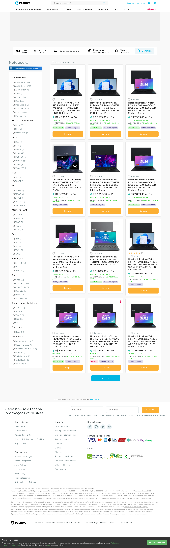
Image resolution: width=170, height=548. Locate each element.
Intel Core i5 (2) (22, 108)
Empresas (140, 3)
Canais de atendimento (65, 435)
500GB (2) (19, 181)
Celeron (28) (20, 97)
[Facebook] (90, 426)
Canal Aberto (60, 469)
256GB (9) (19, 315)
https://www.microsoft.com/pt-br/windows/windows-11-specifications (111, 511)
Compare (60, 99)
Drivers (58, 448)
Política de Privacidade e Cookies (151, 415)
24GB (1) (19, 218)
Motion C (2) (20, 352)
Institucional (19, 426)
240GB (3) (19, 198)
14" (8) (18, 246)
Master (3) (19, 149)
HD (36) (18, 267)
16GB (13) (19, 215)
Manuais (58, 452)
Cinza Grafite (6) (22, 287)
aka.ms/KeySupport (25, 498)
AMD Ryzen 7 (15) (23, 90)
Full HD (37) (20, 263)
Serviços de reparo (63, 465)
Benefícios (147, 51)
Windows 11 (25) (22, 133)
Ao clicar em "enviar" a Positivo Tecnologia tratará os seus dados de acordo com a (117, 415)
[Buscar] (104, 3)
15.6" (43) (19, 250)
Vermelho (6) (21, 298)
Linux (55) (19, 125)
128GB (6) (19, 194)
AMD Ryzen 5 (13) (23, 86)
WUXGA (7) (20, 270)
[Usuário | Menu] (149, 3)
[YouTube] (109, 426)
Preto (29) (19, 295)
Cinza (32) (19, 280)
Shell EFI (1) (20, 129)
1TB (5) (18, 177)
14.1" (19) (19, 243)
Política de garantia (22, 435)
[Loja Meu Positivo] (22, 3)
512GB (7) (19, 319)
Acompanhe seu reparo (65, 431)
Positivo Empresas (22, 461)
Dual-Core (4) (21, 101)
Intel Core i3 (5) (22, 105)
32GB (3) (19, 222)
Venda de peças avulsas (65, 461)
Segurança (103, 9)
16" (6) (17, 254)
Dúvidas (58, 443)
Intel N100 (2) (21, 112)
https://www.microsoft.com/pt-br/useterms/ (87, 502)
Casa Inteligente (84, 9)
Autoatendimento (63, 426)
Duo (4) (18, 142)
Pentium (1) (20, 116)
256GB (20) (20, 202)
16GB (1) (18, 311)
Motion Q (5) (20, 161)
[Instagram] (96, 426)
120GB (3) (19, 190)
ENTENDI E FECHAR (157, 542)
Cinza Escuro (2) (22, 283)
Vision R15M (52, 9)
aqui (49, 545)
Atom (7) (19, 93)
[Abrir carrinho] (155, 3)
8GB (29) (19, 230)
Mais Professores (22, 478)
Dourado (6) (20, 291)
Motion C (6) (20, 157)
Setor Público (20, 465)
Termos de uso (21, 431)
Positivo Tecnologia (23, 456)
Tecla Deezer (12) (22, 356)
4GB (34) (19, 226)
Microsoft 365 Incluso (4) (26, 349)
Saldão (127, 9)
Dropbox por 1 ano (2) (24, 341)
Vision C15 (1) (20, 168)
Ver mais (105, 378)
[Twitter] (103, 426)
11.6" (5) (18, 239)
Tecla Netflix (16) (22, 360)
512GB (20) (20, 205)
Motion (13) (20, 153)
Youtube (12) (20, 364)
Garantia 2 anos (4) (23, 345)
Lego (116, 9)
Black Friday (19, 474)
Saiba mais (94, 399)
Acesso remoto (62, 439)
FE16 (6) (18, 146)
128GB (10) (20, 308)
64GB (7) (19, 323)
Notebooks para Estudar (25, 482)
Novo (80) (19, 332)
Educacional (19, 469)
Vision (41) (19, 164)
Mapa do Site (20, 443)
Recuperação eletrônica (65, 456)
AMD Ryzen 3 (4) (22, 82)
